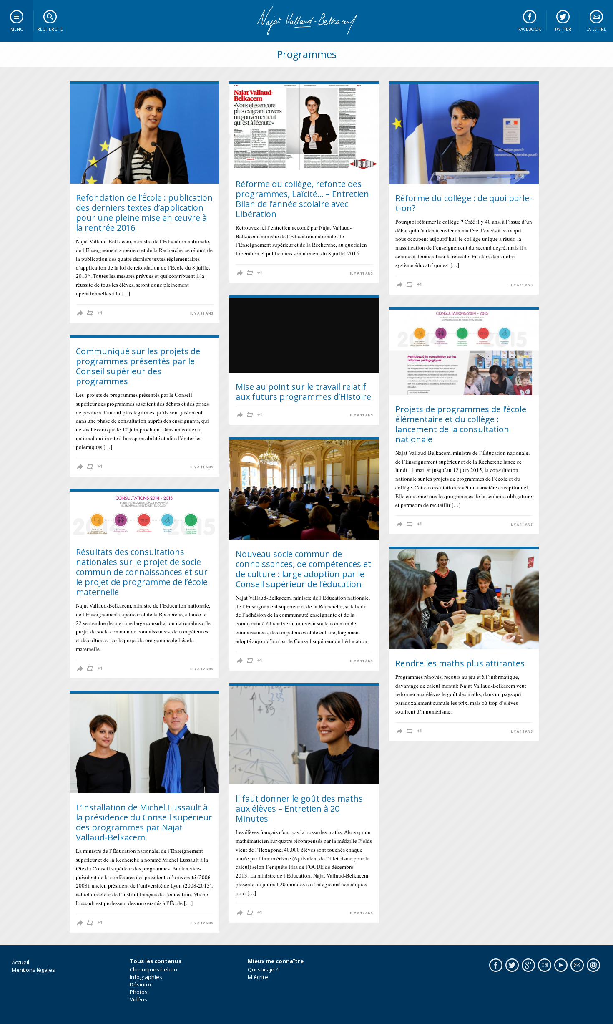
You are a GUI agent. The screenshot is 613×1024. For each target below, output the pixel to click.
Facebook (529, 29)
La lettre (596, 29)
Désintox (141, 984)
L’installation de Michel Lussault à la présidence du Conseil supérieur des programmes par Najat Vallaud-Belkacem (144, 822)
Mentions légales (33, 970)
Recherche (50, 29)
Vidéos (138, 999)
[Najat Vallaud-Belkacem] (306, 21)
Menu (16, 29)
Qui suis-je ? (263, 969)
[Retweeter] (90, 313)
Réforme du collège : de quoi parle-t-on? (463, 203)
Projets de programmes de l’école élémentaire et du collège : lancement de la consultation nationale (460, 424)
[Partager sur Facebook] (80, 313)
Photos (139, 992)
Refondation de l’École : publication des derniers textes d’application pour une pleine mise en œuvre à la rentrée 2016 (144, 212)
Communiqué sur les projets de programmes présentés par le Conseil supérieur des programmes (138, 366)
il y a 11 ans (201, 313)
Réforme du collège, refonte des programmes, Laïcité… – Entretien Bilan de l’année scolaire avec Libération (302, 198)
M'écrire (258, 977)
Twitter (563, 29)
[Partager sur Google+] (100, 313)
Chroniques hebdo (153, 969)
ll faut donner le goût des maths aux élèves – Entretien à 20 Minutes (299, 808)
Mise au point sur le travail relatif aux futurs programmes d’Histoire (303, 391)
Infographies (146, 977)
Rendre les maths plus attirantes (460, 663)
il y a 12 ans (201, 669)
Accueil (20, 962)
